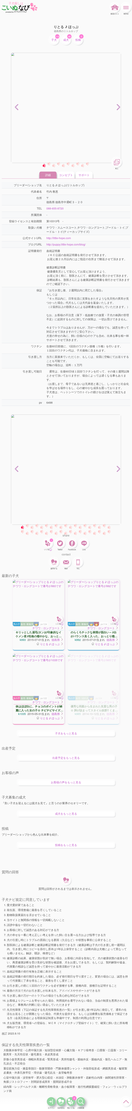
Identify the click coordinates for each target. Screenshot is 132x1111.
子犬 (54, 39)
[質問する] (54, 562)
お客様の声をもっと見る (66, 782)
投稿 (78, 39)
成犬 (66, 39)
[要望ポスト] (115, 7)
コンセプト (66, 175)
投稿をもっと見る (66, 845)
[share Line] (84, 543)
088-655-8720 (55, 208)
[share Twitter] (60, 543)
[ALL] (116, 162)
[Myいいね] (71, 1101)
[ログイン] (51, 1101)
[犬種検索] (80, 1101)
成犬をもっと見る (66, 814)
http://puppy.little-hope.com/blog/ (66, 244)
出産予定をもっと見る (66, 758)
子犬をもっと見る (66, 733)
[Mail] (66, 562)
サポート (84, 175)
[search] (47, 628)
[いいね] (48, 543)
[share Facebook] (72, 543)
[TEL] (78, 562)
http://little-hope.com (58, 238)
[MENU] (126, 7)
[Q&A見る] (61, 1101)
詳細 (48, 175)
